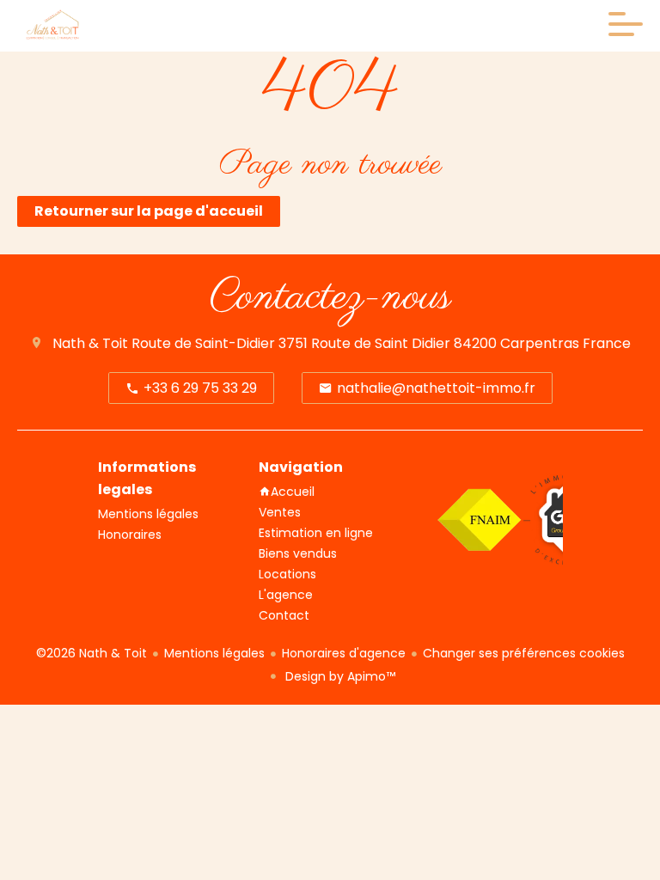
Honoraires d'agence (344, 653)
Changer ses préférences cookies (524, 653)
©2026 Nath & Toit (91, 653)
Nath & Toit (90, 343)
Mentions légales (214, 653)
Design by (338, 676)
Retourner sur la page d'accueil (148, 211)
